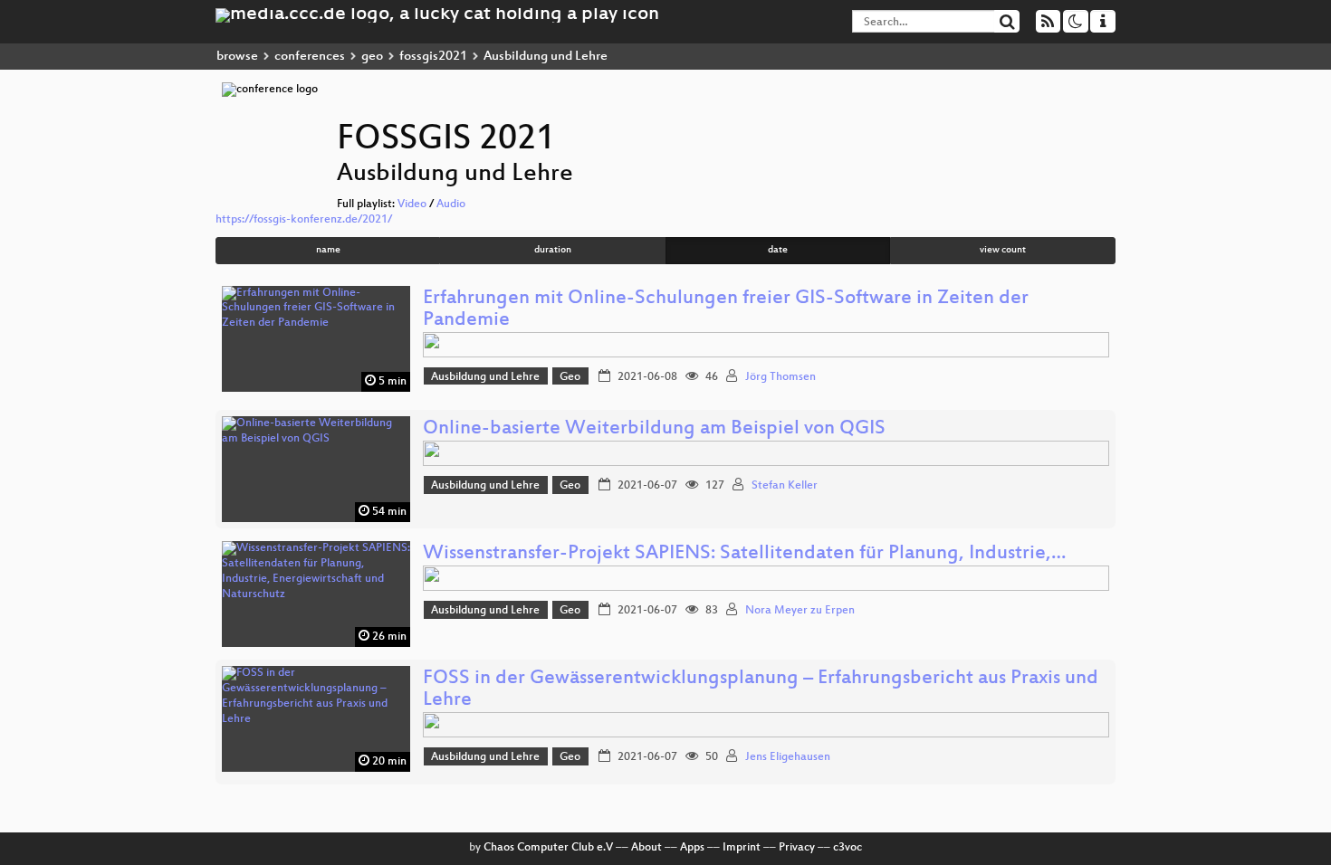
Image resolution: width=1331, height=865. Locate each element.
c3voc (847, 847)
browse (237, 56)
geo (372, 56)
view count (1003, 250)
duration (552, 250)
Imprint (742, 847)
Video (411, 204)
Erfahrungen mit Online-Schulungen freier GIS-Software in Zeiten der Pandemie (726, 310)
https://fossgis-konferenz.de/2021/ (303, 220)
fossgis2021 (433, 56)
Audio (450, 204)
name (328, 250)
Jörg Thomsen (780, 377)
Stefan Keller (785, 486)
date (778, 250)
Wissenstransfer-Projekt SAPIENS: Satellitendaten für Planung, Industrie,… (744, 554)
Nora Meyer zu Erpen (800, 610)
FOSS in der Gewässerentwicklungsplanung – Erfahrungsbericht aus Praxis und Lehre (760, 690)
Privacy (797, 847)
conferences (309, 56)
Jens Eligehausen (787, 757)
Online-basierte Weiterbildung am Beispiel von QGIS (654, 429)
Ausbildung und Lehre (485, 377)
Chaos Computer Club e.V (548, 847)
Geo (570, 377)
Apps (692, 847)
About (646, 847)
